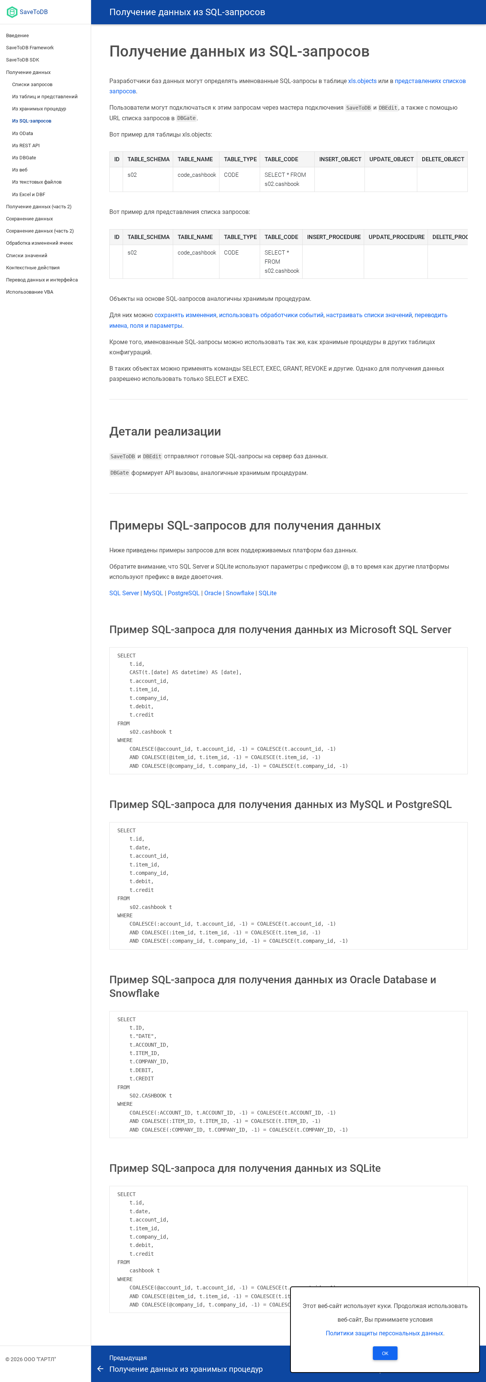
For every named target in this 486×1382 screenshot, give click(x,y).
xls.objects (362, 81)
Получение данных (28, 72)
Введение (17, 35)
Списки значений (26, 255)
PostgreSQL (184, 593)
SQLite (267, 593)
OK (385, 1353)
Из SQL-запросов (31, 121)
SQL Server (124, 593)
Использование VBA (29, 292)
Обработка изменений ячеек (39, 243)
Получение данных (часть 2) (39, 206)
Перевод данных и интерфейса (42, 280)
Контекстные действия (33, 267)
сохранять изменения (185, 315)
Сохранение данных (29, 219)
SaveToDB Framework (30, 47)
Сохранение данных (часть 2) (40, 231)
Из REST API (26, 145)
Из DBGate (24, 157)
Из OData (22, 133)
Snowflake (240, 593)
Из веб (19, 170)
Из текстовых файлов (37, 182)
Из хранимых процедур (39, 109)
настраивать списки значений (369, 315)
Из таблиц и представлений (45, 96)
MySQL (153, 593)
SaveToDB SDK (22, 60)
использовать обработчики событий (271, 315)
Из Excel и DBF (28, 194)
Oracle (212, 593)
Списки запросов (32, 84)
